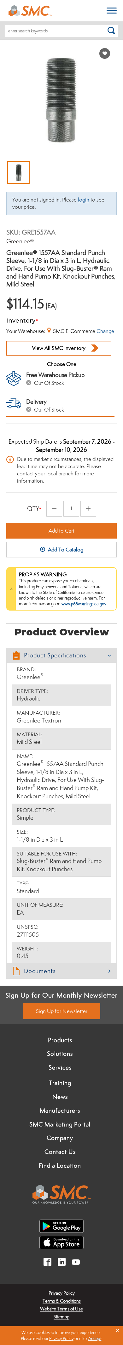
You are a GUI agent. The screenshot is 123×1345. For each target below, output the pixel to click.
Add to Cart (61, 530)
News (60, 1096)
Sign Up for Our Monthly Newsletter (61, 995)
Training (60, 1083)
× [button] (117, 1330)
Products (60, 1040)
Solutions (60, 1053)
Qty (33, 508)
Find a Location (60, 1165)
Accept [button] (95, 1338)
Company (60, 1138)
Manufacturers (60, 1110)
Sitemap (61, 1317)
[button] (61, 655)
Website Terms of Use (61, 1309)
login (83, 199)
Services (60, 1067)
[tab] (61, 655)
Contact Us (60, 1151)
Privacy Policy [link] (61, 1338)
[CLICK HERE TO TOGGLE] (112, 11)
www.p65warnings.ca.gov (84, 603)
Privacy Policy (62, 1293)
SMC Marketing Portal (60, 1124)
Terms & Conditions (62, 1301)
